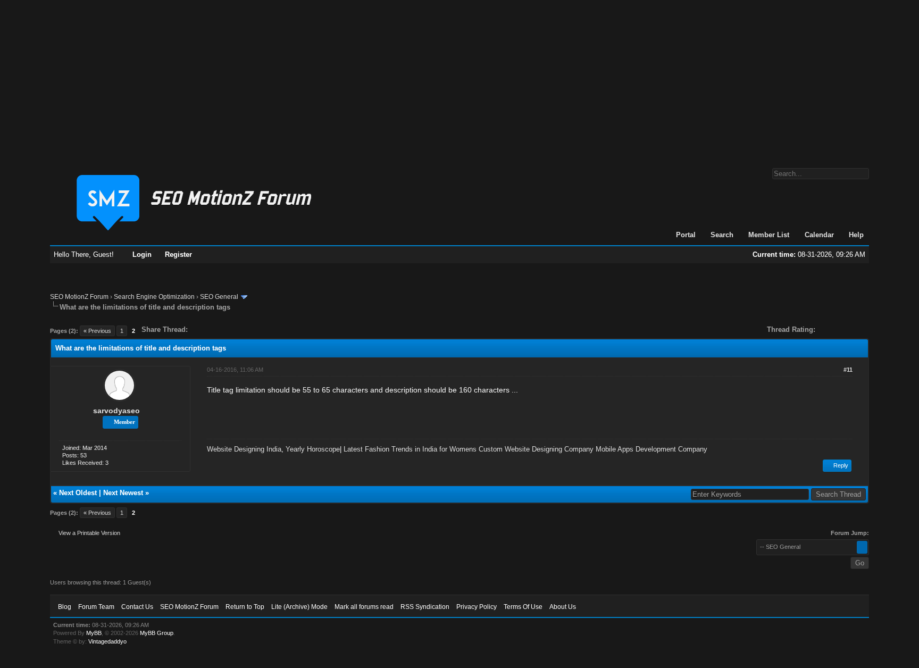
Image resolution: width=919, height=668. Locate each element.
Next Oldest (78, 493)
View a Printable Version (89, 533)
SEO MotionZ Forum (79, 296)
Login (142, 254)
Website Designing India (244, 449)
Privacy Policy (476, 607)
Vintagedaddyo (107, 641)
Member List (768, 235)
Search (722, 235)
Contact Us (137, 607)
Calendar (819, 235)
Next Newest (123, 493)
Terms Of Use (523, 607)
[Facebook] (197, 329)
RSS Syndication (424, 607)
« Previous (97, 331)
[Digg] (212, 329)
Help (856, 235)
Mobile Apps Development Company (651, 449)
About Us (562, 607)
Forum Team (96, 607)
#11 (848, 369)
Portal (686, 235)
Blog (64, 607)
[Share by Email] (245, 329)
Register (178, 254)
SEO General (219, 296)
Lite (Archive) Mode (299, 607)
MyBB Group (156, 633)
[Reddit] (227, 329)
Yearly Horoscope (313, 449)
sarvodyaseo (116, 410)
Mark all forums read (364, 607)
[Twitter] (205, 329)
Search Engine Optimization (154, 296)
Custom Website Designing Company (536, 449)
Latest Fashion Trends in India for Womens (410, 449)
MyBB (94, 633)
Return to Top (244, 607)
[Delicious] (220, 329)
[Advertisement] (459, 78)
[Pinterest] (238, 329)
